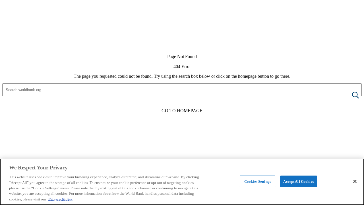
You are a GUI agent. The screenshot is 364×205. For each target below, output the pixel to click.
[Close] (355, 181)
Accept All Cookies (298, 181)
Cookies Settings (257, 181)
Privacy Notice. (60, 199)
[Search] (351, 95)
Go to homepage (182, 110)
